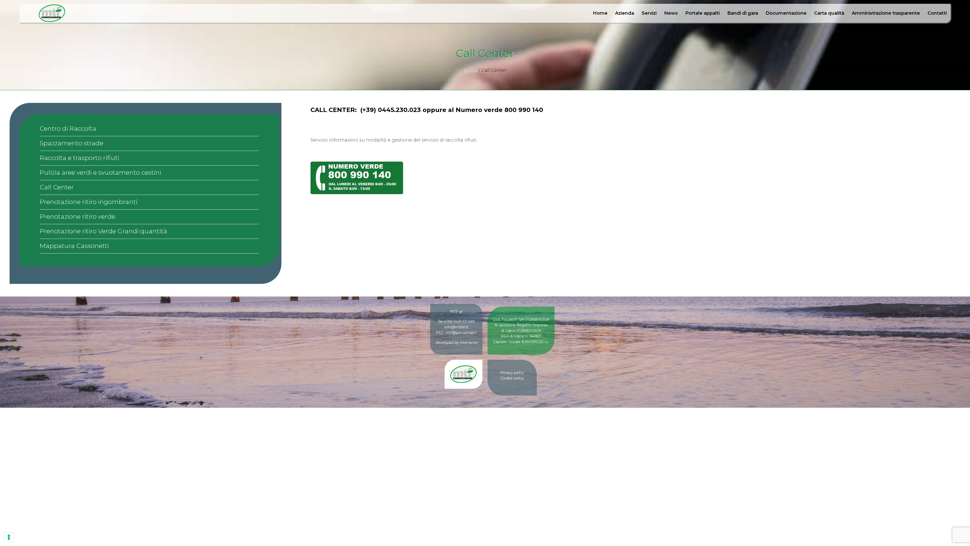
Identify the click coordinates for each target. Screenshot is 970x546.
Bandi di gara (742, 13)
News (671, 13)
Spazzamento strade (71, 143)
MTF (52, 13)
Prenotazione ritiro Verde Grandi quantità (103, 231)
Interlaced (468, 342)
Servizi (649, 13)
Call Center (57, 187)
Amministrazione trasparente (886, 13)
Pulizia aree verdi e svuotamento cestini (100, 172)
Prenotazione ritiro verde (77, 216)
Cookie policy (512, 378)
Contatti (937, 13)
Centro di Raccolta (68, 128)
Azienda (624, 13)
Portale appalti (702, 13)
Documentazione (786, 13)
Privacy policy (512, 372)
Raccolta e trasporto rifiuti (79, 158)
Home (600, 13)
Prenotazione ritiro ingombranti (88, 202)
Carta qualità (829, 13)
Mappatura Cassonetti (74, 245)
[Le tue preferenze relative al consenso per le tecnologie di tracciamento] (9, 537)
